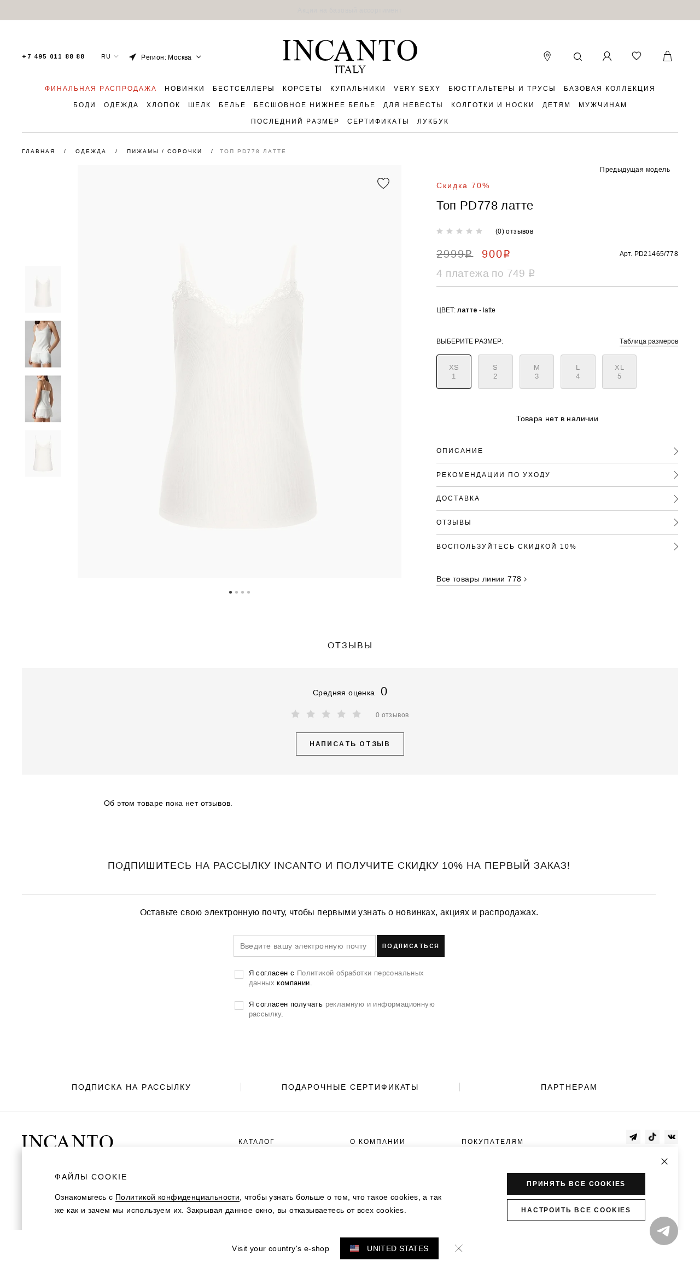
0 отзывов (392, 715)
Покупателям (493, 1142)
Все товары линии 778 (478, 578)
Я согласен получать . (342, 1008)
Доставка (458, 498)
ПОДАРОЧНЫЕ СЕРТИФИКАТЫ (350, 1087)
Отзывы (454, 522)
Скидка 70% (463, 185)
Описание (459, 450)
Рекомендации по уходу (493, 474)
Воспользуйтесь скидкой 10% (506, 546)
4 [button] (248, 591)
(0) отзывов (514, 231)
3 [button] (242, 591)
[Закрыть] (664, 1161)
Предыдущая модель (635, 169)
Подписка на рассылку (131, 1087)
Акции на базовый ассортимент (350, 10)
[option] (350, 10)
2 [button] (236, 591)
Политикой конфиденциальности (177, 1197)
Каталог (256, 1142)
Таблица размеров (649, 341)
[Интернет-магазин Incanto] (350, 57)
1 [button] (230, 591)
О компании (378, 1142)
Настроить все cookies (576, 1210)
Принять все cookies (576, 1184)
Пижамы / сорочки (166, 151)
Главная (40, 151)
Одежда (92, 151)
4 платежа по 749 (485, 273)
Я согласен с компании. (336, 977)
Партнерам (569, 1087)
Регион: (166, 57)
